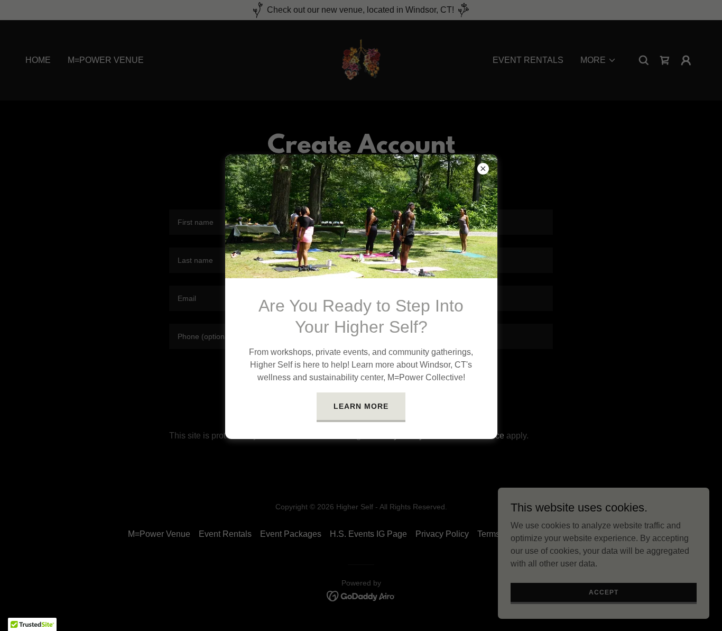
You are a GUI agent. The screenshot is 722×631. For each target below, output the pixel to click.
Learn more (361, 406)
